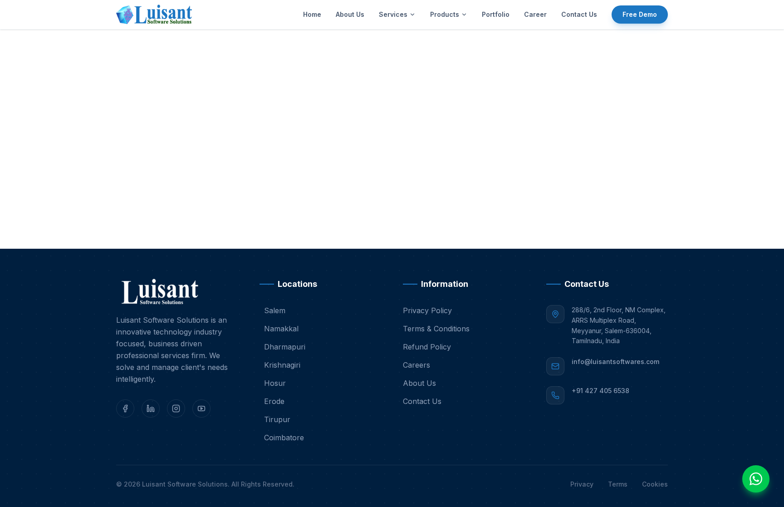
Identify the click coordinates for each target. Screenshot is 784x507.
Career (535, 14)
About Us (350, 14)
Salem (274, 310)
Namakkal (281, 328)
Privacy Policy (427, 310)
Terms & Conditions (436, 328)
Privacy (581, 484)
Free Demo (639, 14)
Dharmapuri (284, 346)
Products (444, 14)
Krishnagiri (282, 364)
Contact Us (579, 14)
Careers (416, 364)
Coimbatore (284, 437)
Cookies (655, 484)
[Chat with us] (755, 478)
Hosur (275, 383)
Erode (274, 401)
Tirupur (277, 419)
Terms (617, 484)
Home (312, 14)
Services (393, 14)
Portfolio (496, 14)
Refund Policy (427, 346)
